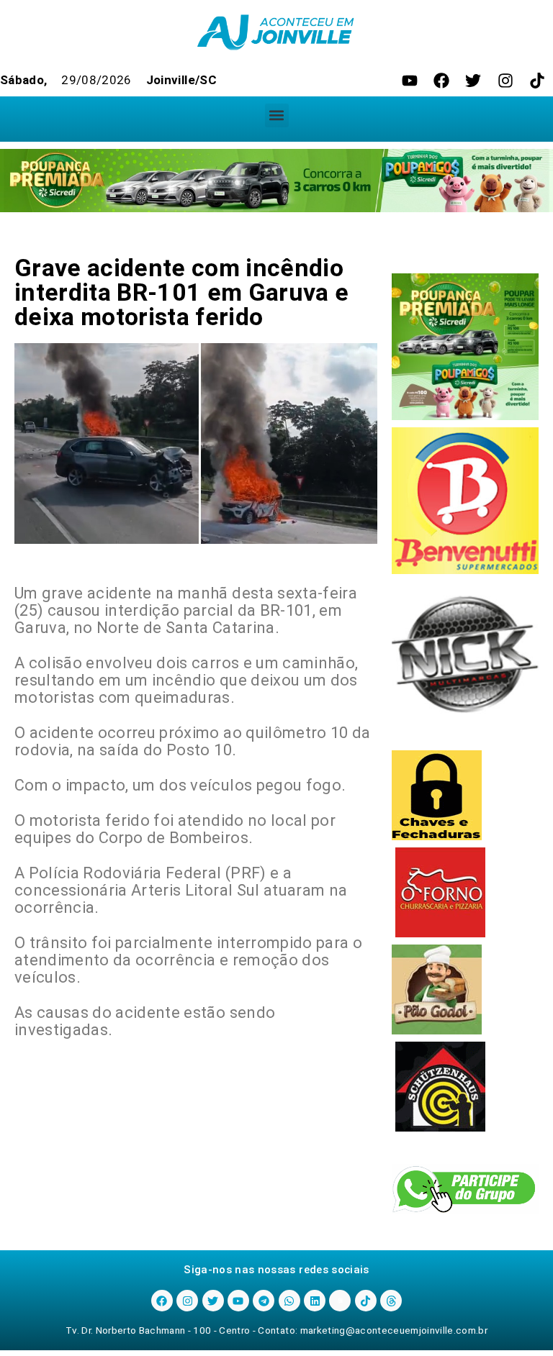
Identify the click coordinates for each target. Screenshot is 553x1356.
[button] (277, 115)
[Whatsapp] (289, 1300)
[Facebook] (441, 80)
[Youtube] (410, 80)
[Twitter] (473, 80)
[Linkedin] (314, 1300)
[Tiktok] (537, 80)
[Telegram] (263, 1300)
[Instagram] (505, 80)
